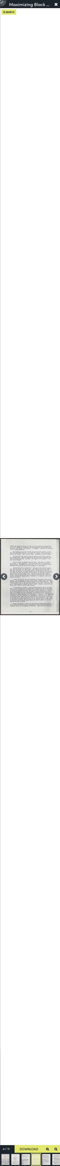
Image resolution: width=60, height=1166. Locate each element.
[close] (56, 4)
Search (9, 12)
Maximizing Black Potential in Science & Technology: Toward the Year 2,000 (30, 4)
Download (29, 1149)
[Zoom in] (47, 1149)
